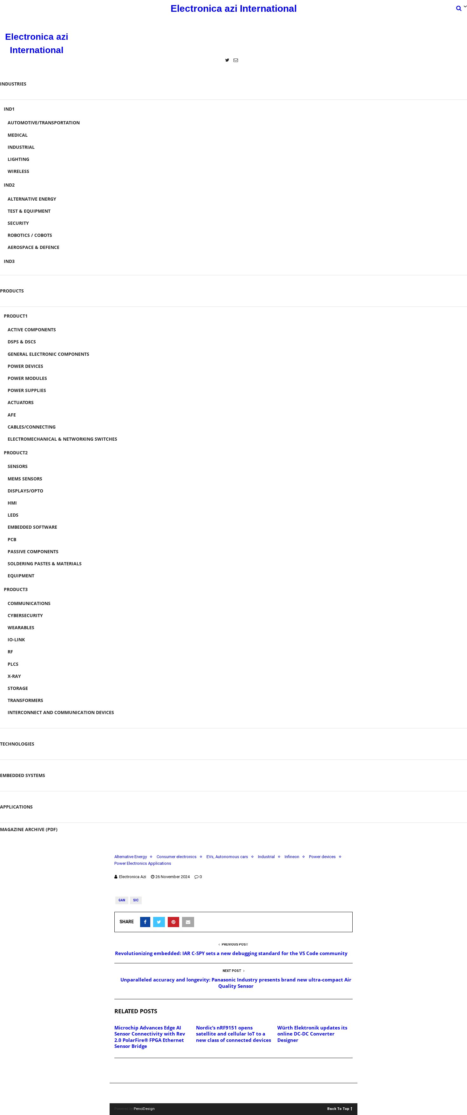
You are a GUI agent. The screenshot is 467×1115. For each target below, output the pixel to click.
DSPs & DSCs (22, 342)
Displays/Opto (25, 491)
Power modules (27, 378)
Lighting (18, 159)
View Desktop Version (235, 1093)
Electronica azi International (234, 8)
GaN (121, 900)
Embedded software (32, 527)
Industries (13, 84)
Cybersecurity (25, 615)
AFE (12, 415)
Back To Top (338, 1108)
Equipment (21, 576)
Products (12, 291)
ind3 (9, 261)
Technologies (17, 744)
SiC (136, 900)
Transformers (25, 700)
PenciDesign (144, 1109)
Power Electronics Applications (142, 863)
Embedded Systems (22, 775)
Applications (16, 807)
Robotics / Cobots (30, 235)
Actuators (21, 402)
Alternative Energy (32, 199)
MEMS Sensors (25, 479)
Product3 (16, 589)
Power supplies (27, 390)
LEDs (13, 515)
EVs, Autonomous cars (227, 856)
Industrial (21, 147)
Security (18, 223)
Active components (32, 330)
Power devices (25, 366)
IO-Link (16, 640)
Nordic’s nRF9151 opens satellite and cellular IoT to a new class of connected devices (233, 1033)
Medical (18, 135)
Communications (29, 603)
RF (10, 652)
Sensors (18, 466)
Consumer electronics (177, 856)
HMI (12, 503)
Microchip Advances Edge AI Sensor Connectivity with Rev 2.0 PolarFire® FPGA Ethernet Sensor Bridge (149, 1037)
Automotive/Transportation (44, 123)
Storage (18, 688)
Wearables (21, 627)
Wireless (18, 171)
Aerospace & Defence (33, 247)
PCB (12, 539)
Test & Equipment (29, 211)
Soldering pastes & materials (45, 564)
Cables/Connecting (32, 427)
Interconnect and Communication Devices (61, 712)
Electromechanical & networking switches (62, 439)
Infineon (292, 856)
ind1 (9, 109)
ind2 (9, 185)
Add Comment (136, 1070)
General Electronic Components (48, 354)
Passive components (33, 551)
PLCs (13, 664)
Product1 (16, 316)
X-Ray (14, 676)
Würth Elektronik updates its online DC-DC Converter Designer (312, 1033)
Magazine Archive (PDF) (29, 829)
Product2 (16, 453)
